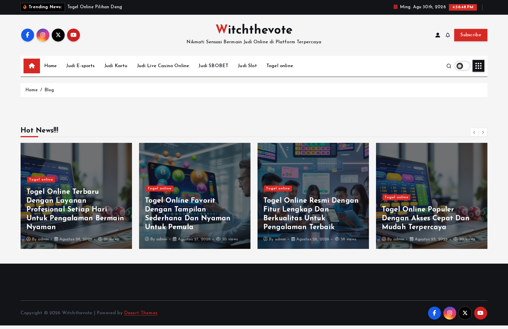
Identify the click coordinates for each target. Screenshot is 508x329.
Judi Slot (247, 66)
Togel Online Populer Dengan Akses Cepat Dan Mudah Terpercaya (426, 218)
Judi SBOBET (213, 66)
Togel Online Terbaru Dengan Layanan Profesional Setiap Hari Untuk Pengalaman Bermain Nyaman (75, 210)
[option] (76, 196)
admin (43, 239)
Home (50, 66)
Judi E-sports (80, 66)
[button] (474, 132)
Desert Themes (140, 313)
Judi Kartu (116, 66)
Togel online (279, 66)
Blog (49, 90)
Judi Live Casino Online (163, 66)
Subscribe (470, 35)
